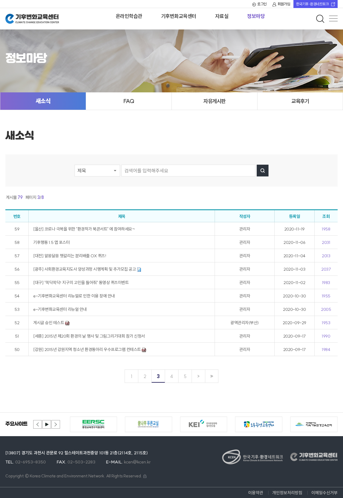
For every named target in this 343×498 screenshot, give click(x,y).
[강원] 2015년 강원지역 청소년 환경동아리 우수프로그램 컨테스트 (87, 349)
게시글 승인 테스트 (49, 322)
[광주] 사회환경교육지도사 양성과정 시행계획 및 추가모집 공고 (85, 269)
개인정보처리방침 (287, 492)
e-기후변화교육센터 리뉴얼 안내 (60, 309)
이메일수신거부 (324, 492)
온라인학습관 (129, 16)
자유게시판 (214, 101)
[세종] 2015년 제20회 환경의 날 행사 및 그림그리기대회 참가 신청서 (89, 336)
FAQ (129, 101)
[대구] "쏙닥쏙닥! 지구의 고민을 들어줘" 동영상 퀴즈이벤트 (81, 282)
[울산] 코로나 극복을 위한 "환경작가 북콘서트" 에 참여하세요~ (84, 229)
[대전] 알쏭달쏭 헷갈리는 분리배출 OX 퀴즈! (69, 255)
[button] (37, 424)
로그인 (262, 4)
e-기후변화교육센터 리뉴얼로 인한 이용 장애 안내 (74, 296)
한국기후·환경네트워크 (312, 4)
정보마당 (256, 16)
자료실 (222, 16)
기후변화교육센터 (178, 16)
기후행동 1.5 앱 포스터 (51, 242)
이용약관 (255, 492)
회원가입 (284, 4)
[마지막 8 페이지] (211, 376)
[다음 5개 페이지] (198, 376)
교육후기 (300, 101)
